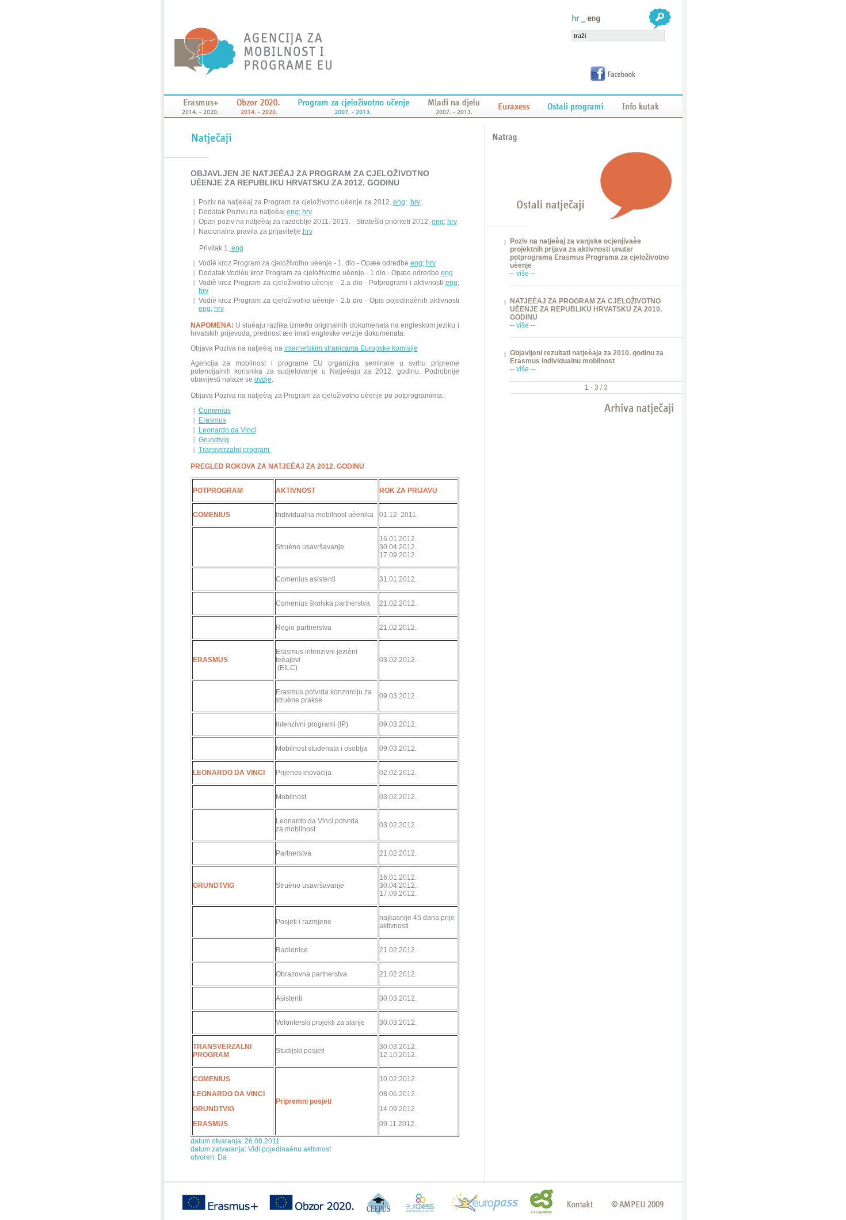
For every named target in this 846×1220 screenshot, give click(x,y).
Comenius (215, 410)
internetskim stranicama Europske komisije (351, 348)
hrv (415, 202)
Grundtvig (214, 440)
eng (399, 202)
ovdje (263, 379)
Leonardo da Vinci (227, 430)
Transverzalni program (235, 450)
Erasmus (212, 420)
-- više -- (522, 273)
